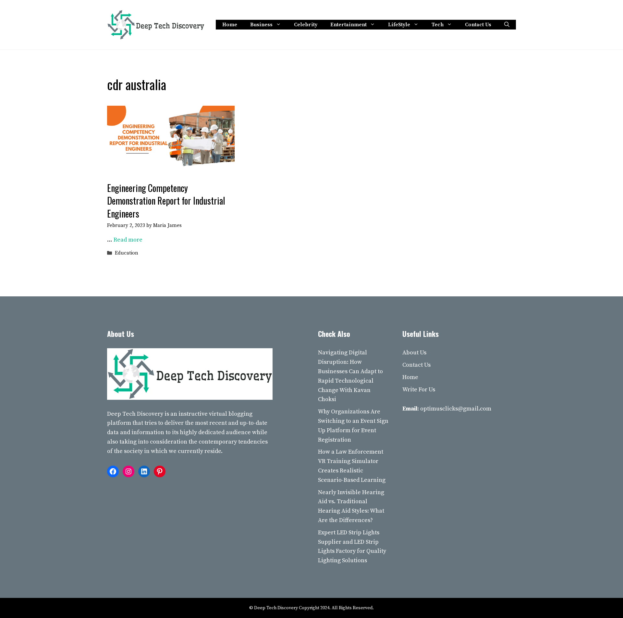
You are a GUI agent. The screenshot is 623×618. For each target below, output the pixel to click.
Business (261, 24)
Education (126, 253)
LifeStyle (399, 24)
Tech (438, 24)
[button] (507, 25)
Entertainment (348, 24)
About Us (414, 352)
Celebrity (305, 24)
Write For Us (418, 389)
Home (229, 24)
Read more (128, 240)
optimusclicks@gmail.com (455, 408)
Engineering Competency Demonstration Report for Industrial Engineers (166, 200)
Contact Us (478, 24)
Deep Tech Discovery (135, 414)
